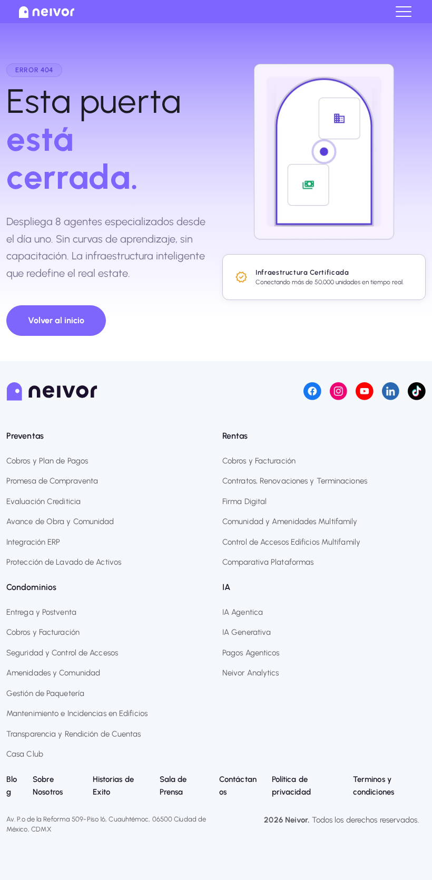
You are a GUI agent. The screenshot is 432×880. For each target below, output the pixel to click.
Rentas (235, 436)
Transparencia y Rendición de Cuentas (73, 734)
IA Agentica (242, 612)
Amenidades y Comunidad (53, 673)
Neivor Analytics (250, 673)
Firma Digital (244, 501)
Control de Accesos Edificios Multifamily (291, 542)
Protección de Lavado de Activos (63, 562)
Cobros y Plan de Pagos (47, 461)
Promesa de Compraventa (52, 481)
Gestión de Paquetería (45, 693)
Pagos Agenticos (251, 652)
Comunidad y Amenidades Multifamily (289, 521)
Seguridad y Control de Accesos (62, 652)
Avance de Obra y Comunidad (60, 521)
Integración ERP (33, 542)
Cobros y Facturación (259, 461)
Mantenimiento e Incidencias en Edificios (77, 713)
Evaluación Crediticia (43, 501)
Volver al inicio (56, 320)
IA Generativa (246, 632)
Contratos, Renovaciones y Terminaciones (294, 481)
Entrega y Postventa (41, 612)
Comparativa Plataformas (267, 562)
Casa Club (24, 754)
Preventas (25, 436)
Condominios (31, 587)
